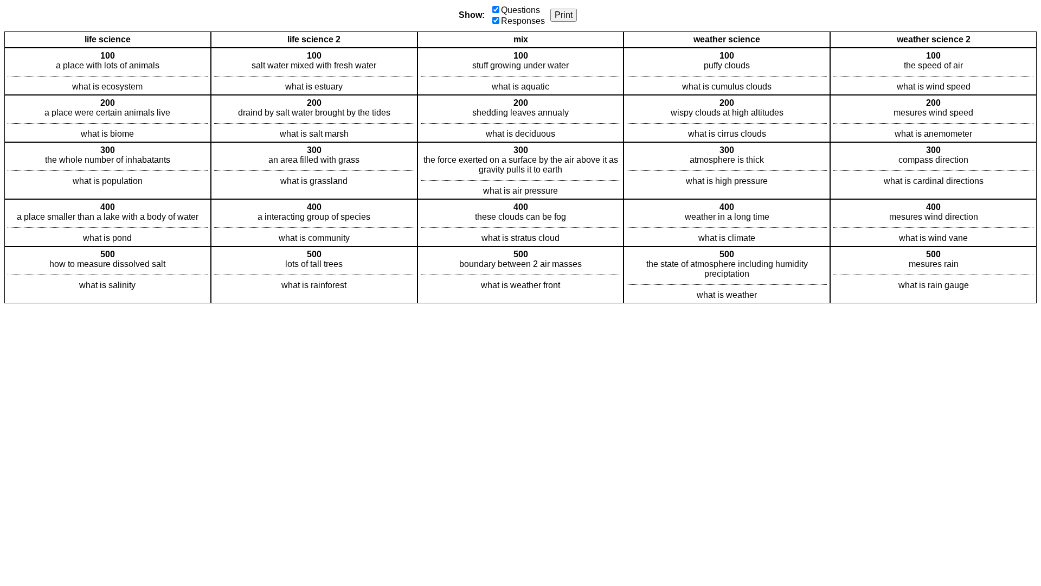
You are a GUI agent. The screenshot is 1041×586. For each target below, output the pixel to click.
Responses (523, 21)
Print (564, 15)
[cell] (107, 71)
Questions (520, 10)
